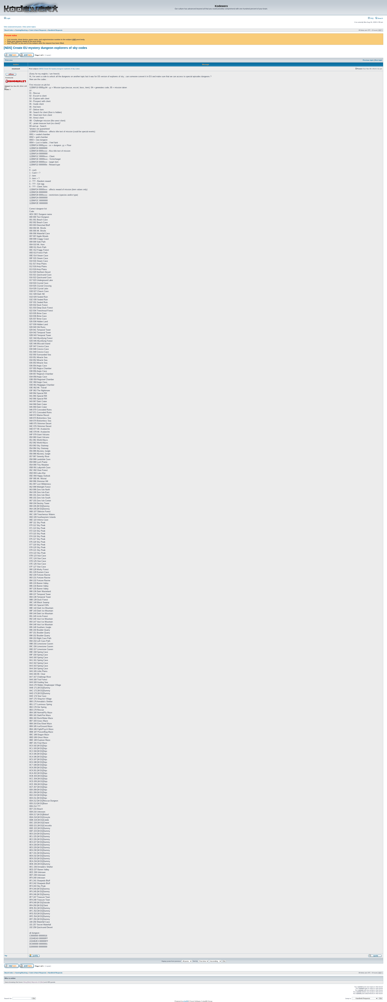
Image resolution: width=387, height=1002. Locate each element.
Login (8, 18)
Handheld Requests (55, 30)
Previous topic (368, 60)
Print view (9, 60)
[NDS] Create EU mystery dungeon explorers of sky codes (45, 47)
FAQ (372, 18)
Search (380, 18)
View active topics (29, 27)
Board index (9, 30)
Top (6, 955)
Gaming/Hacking (21, 30)
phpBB (185, 1001)
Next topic (378, 60)
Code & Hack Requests (37, 30)
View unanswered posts (12, 27)
